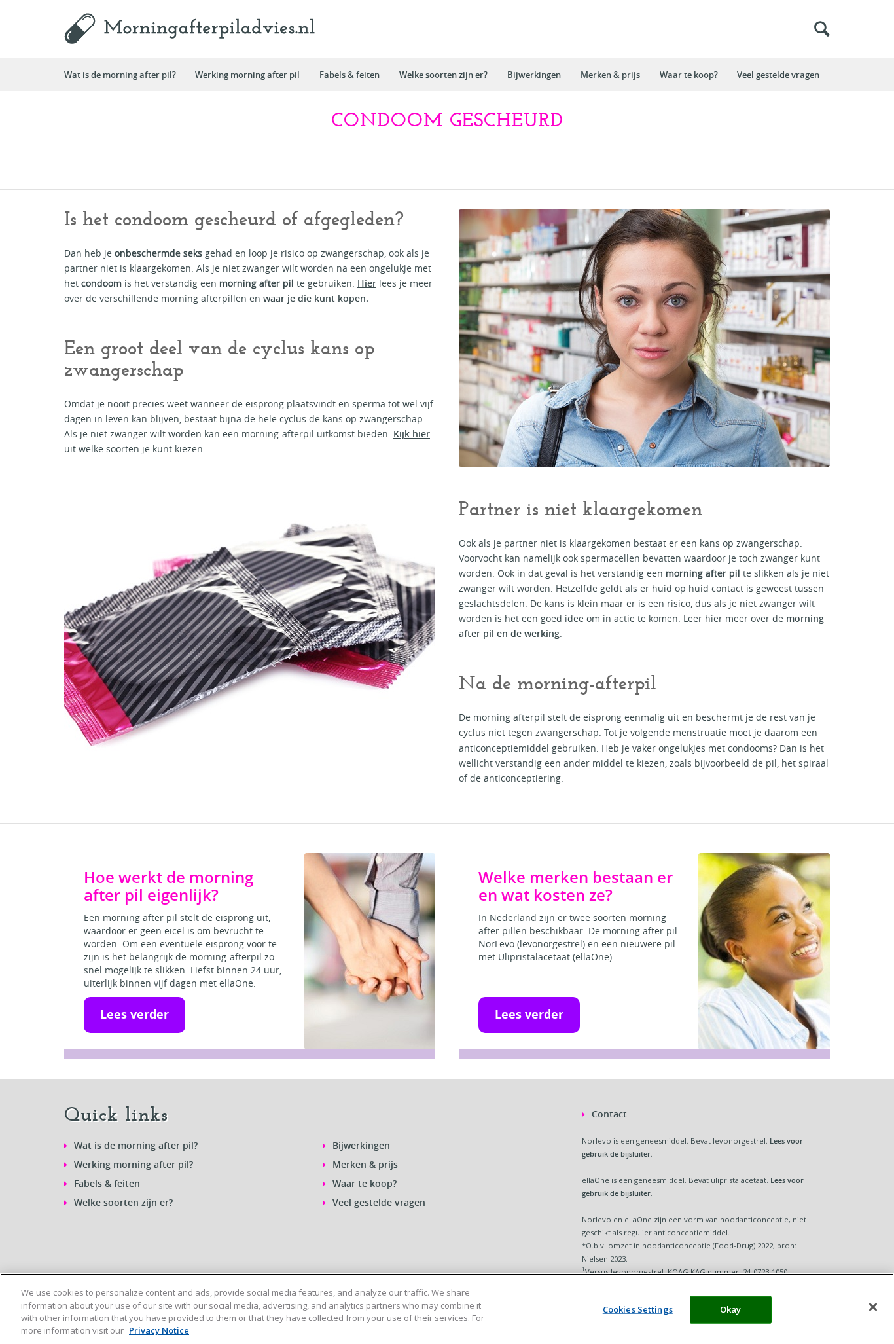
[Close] (873, 1306)
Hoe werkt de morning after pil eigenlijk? (168, 886)
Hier (366, 283)
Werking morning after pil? (133, 1164)
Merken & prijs (365, 1164)
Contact (609, 1114)
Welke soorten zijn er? (123, 1202)
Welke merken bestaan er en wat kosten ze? (575, 886)
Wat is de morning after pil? (136, 1145)
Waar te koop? (364, 1183)
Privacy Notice (159, 1330)
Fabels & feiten (107, 1183)
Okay (731, 1309)
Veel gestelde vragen (378, 1202)
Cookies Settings (638, 1309)
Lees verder (134, 1014)
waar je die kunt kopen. (315, 298)
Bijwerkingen (361, 1145)
